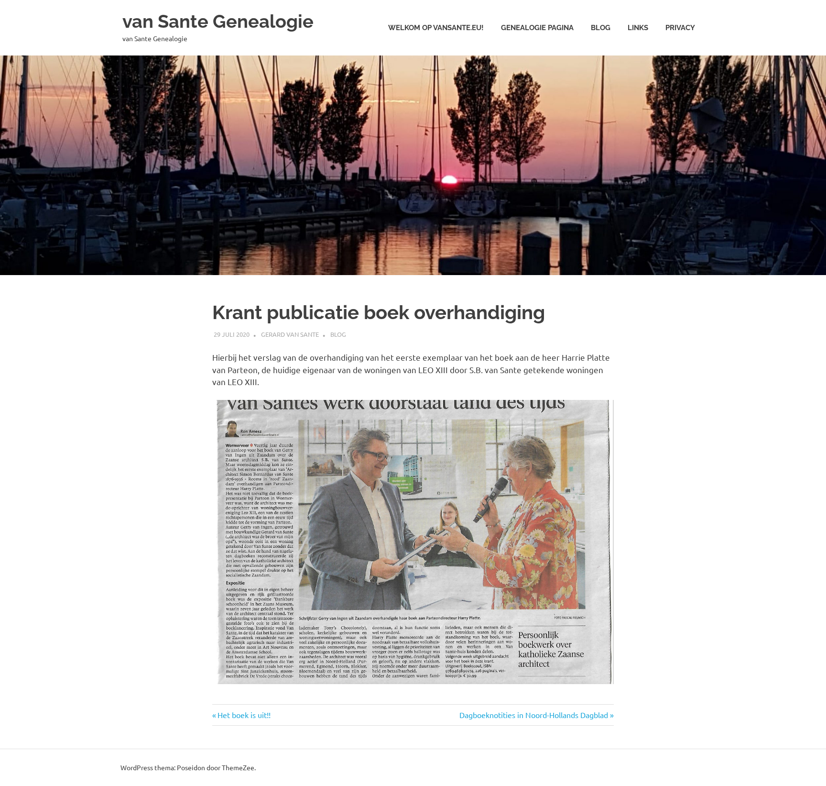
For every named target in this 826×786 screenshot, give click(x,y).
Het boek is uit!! (244, 715)
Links (638, 27)
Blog (600, 27)
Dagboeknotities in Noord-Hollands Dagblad (533, 715)
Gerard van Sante (290, 334)
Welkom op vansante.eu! (436, 27)
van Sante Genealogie (218, 21)
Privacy (680, 27)
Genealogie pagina (537, 27)
